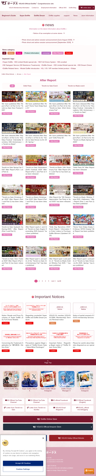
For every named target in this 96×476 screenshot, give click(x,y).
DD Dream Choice (85, 65)
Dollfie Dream (39, 15)
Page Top (48, 363)
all (4, 53)
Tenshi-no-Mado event (76, 86)
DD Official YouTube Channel (37, 401)
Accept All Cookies (23, 463)
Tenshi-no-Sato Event (50, 86)
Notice (11, 53)
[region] (23, 455)
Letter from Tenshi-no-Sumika (37, 409)
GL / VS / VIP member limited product (55, 68)
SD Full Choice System (47, 62)
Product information (32, 53)
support (66, 15)
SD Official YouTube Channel (14, 401)
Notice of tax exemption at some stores (47, 33)
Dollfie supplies (54, 15)
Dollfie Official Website (8, 74)
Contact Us (35, 8)
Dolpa (73, 68)
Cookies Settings (23, 469)
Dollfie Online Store (49, 419)
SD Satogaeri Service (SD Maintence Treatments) (21, 65)
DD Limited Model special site (65, 65)
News (75, 15)
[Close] (43, 438)
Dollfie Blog (72, 8)
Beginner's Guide (9, 15)
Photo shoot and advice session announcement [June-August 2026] (47, 40)
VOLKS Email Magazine (61, 409)
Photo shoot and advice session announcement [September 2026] (46, 42)
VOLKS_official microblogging (83, 409)
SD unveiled (62, 62)
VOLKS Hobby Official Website (72, 438)
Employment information (49, 8)
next (52, 281)
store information (87, 15)
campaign (46, 53)
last (58, 281)
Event (19, 53)
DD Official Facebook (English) (83, 401)
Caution (69, 53)
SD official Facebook (60, 400)
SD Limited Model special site (26, 62)
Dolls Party (27, 86)
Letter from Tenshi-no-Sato (14, 409)
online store (87, 8)
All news (19, 74)
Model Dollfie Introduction (30, 68)
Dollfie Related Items (11, 68)
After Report (57, 53)
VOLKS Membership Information (19, 8)
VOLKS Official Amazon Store (49, 427)
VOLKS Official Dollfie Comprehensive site (36, 4)
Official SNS (62, 8)
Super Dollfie (25, 15)
